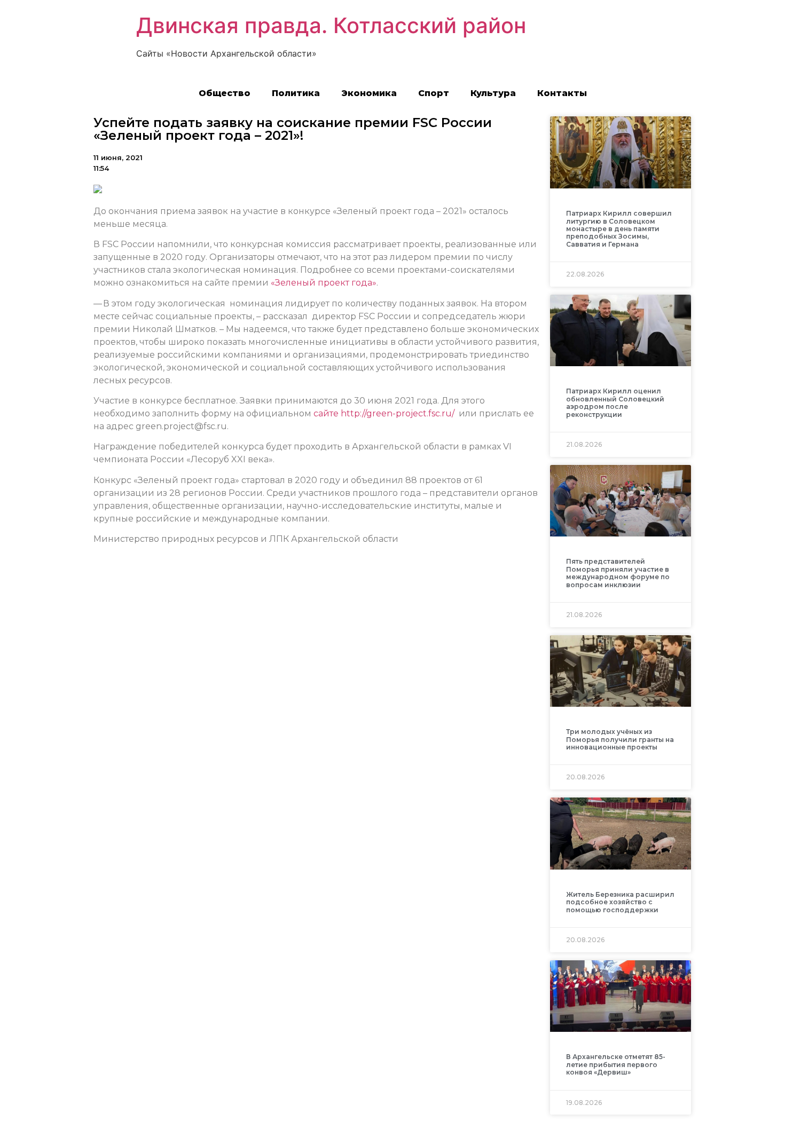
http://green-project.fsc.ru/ (397, 413)
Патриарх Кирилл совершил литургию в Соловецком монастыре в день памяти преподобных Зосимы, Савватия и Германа (619, 228)
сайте (326, 413)
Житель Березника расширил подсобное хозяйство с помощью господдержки (620, 902)
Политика (296, 93)
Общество (224, 93)
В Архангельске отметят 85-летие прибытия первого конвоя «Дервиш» (615, 1064)
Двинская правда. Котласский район (331, 25)
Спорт (433, 93)
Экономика (369, 93)
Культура (493, 93)
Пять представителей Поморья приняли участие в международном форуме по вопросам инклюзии (618, 572)
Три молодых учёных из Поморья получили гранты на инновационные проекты (620, 739)
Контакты (562, 93)
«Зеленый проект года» (323, 283)
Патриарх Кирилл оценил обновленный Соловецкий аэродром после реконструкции (615, 402)
